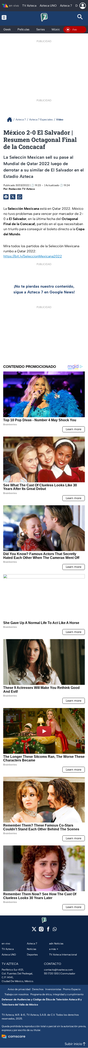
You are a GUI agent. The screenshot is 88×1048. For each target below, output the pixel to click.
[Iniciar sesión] (82, 5)
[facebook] (48, 930)
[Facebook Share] (6, 196)
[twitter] (34, 930)
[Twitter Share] (12, 196)
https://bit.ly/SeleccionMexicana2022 (32, 256)
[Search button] (80, 17)
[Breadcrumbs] (11, 119)
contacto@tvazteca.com (58, 969)
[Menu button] (8, 17)
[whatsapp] (55, 930)
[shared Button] (19, 196)
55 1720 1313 (51, 973)
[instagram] (41, 930)
